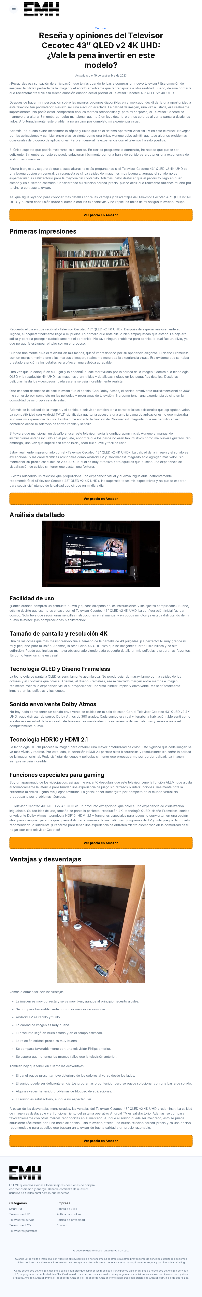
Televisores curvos (21, 1219)
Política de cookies (69, 1214)
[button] (13, 9)
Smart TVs (15, 1208)
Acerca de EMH (67, 1208)
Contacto (62, 1225)
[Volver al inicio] (107, 9)
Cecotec (101, 28)
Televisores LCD (20, 1225)
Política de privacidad (71, 1219)
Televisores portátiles (23, 1230)
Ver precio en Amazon (101, 215)
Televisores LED (19, 1214)
